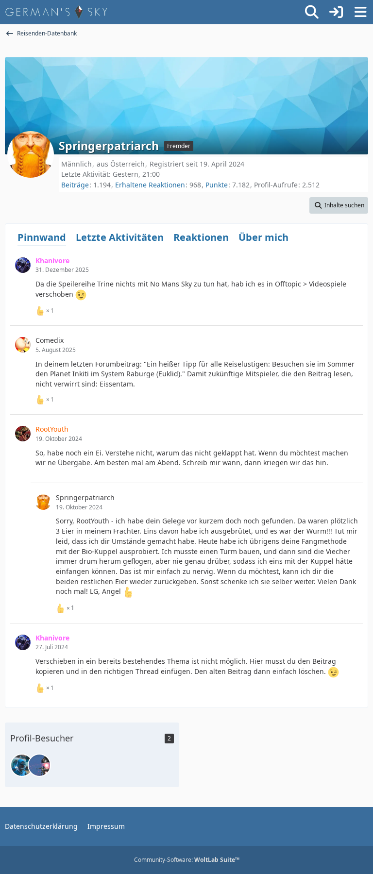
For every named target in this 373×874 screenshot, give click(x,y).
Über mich (263, 237)
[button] (338, 205)
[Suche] (312, 12)
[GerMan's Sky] (56, 12)
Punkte (216, 184)
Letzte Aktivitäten (120, 237)
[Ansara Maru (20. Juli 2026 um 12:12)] (22, 765)
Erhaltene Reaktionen (150, 184)
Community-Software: (186, 860)
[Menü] (360, 12)
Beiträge (75, 184)
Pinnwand (41, 237)
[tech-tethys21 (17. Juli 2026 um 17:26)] (39, 765)
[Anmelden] (336, 12)
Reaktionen (201, 237)
